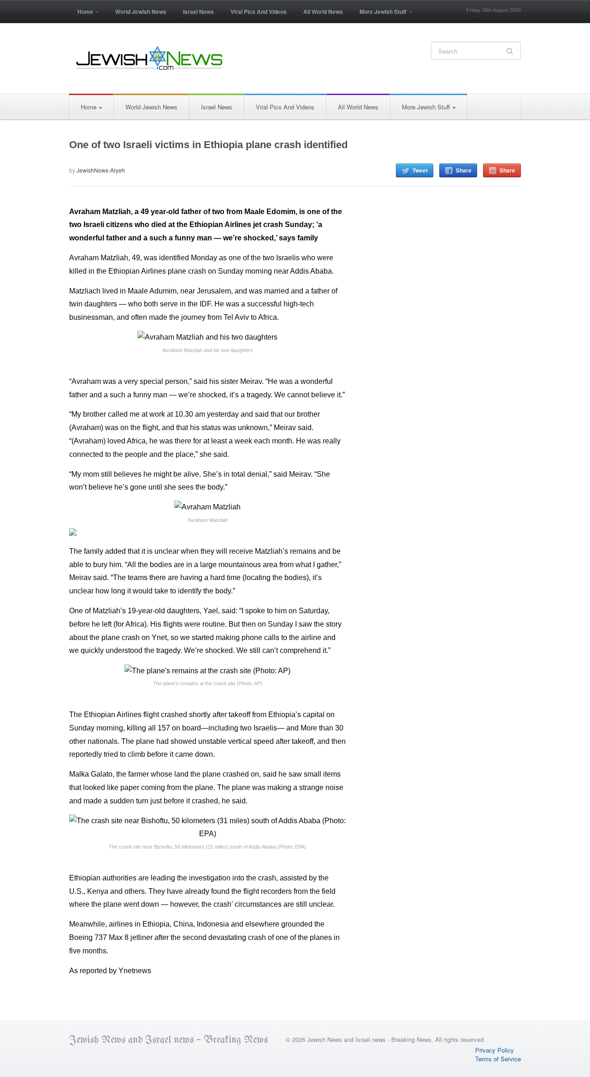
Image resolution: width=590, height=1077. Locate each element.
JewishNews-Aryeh (101, 170)
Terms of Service (498, 1058)
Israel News (198, 11)
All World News (323, 11)
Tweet (420, 170)
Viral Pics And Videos (258, 11)
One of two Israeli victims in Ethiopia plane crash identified (208, 144)
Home (81, 14)
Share (464, 170)
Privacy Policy (494, 1050)
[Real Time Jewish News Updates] (149, 58)
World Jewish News (140, 11)
